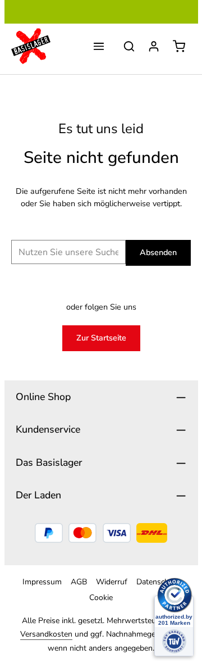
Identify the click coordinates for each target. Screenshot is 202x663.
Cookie (101, 597)
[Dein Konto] (154, 46)
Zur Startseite (101, 337)
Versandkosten (46, 634)
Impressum (42, 581)
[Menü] (99, 46)
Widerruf (111, 581)
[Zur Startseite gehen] (30, 46)
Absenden (158, 252)
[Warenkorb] (179, 46)
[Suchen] (129, 46)
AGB (79, 581)
